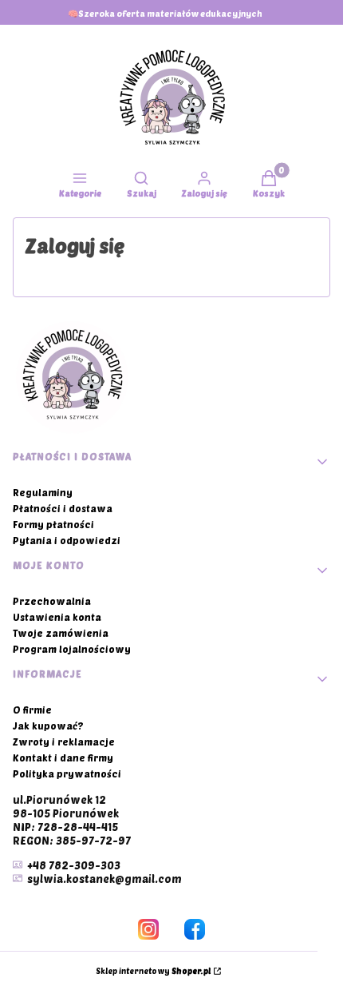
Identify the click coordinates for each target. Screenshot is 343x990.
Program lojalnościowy (72, 648)
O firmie (32, 709)
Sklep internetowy (153, 971)
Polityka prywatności (67, 773)
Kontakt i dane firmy (63, 757)
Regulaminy (43, 492)
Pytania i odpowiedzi (66, 540)
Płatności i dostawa (62, 508)
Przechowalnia (52, 600)
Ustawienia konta (57, 616)
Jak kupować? (48, 725)
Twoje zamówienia (60, 632)
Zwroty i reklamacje (64, 741)
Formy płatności (53, 524)
